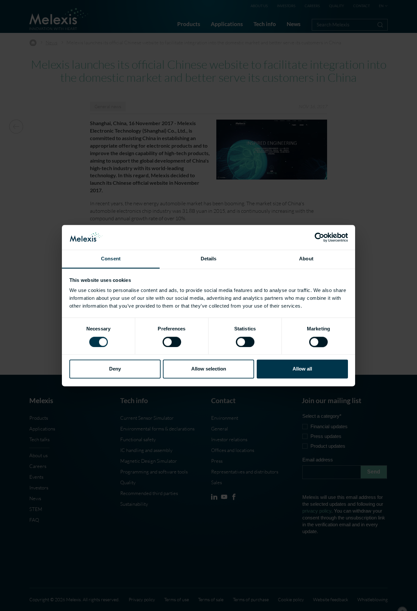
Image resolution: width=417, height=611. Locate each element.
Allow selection (208, 369)
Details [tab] (209, 259)
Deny (115, 369)
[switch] (172, 342)
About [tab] (306, 259)
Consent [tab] (111, 259)
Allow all (302, 369)
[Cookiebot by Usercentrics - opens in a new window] (319, 237)
